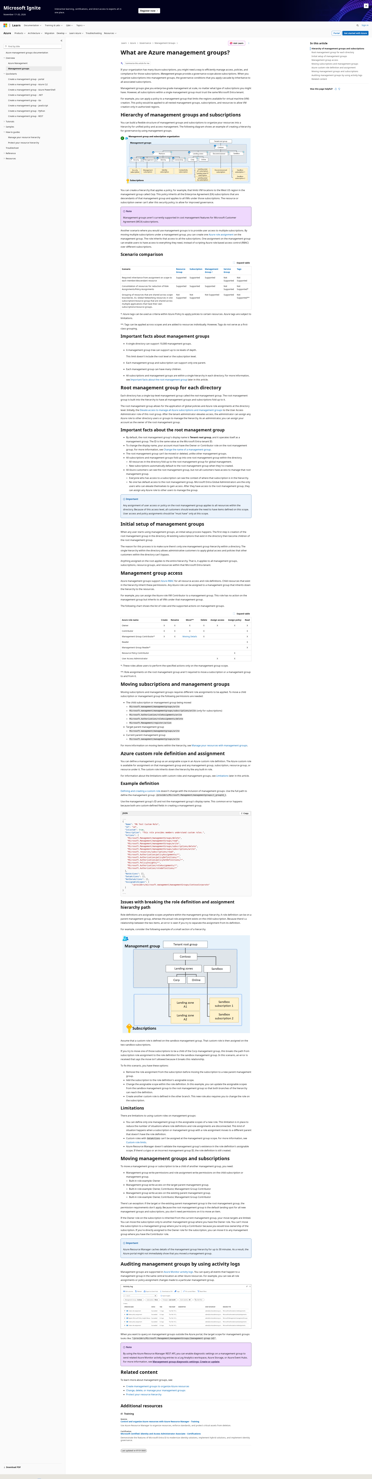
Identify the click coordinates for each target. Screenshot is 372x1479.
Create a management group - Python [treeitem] (26, 111)
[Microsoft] (5, 25)
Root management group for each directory (333, 52)
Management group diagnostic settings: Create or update (186, 1361)
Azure (133, 43)
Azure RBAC (167, 581)
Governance (145, 43)
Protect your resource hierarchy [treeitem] (23, 142)
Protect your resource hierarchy (143, 1394)
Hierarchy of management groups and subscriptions (338, 48)
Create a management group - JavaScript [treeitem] (28, 105)
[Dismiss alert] (366, 5)
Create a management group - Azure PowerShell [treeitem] (31, 89)
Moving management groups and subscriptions (335, 71)
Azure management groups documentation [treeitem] (27, 52)
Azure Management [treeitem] (17, 63)
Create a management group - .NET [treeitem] (25, 95)
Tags (239, 269)
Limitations (222, 775)
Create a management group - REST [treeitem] (25, 116)
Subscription (196, 269)
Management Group (211, 270)
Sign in (365, 25)
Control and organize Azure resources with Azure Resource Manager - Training (160, 1421)
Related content (319, 79)
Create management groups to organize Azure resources (157, 1386)
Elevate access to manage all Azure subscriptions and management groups (181, 410)
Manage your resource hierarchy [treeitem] (24, 137)
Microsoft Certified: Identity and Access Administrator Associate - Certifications (161, 1433)
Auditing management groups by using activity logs (337, 75)
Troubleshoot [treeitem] (12, 148)
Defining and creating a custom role (140, 791)
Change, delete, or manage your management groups (155, 1390)
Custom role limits (136, 1142)
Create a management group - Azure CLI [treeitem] (28, 84)
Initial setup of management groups (329, 56)
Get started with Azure (355, 33)
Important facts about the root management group (158, 379)
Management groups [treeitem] (18, 68)
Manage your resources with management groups (219, 745)
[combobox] (32, 46)
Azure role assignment (221, 234)
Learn (124, 43)
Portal (336, 33)
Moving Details (190, 636)
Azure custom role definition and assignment (334, 67)
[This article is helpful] (335, 89)
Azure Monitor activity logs (178, 1271)
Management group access (325, 60)
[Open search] (358, 25)
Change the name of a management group (187, 449)
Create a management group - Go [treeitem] (24, 100)
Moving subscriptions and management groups (335, 63)
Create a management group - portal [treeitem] (26, 79)
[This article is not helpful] (339, 89)
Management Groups (165, 43)
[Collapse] (61, 40)
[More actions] (248, 43)
